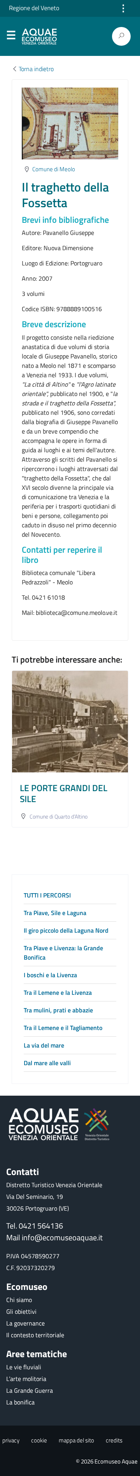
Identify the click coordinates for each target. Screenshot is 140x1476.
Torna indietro (36, 68)
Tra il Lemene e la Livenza (58, 992)
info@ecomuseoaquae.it (62, 1237)
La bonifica (20, 1402)
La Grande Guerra (29, 1390)
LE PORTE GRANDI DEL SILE (63, 793)
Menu (11, 37)
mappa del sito (76, 1440)
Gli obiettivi (21, 1311)
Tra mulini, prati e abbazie (58, 1010)
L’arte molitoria (26, 1378)
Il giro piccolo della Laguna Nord (66, 930)
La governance (25, 1323)
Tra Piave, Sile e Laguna (55, 912)
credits (114, 1440)
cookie (39, 1440)
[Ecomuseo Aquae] (41, 37)
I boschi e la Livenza (50, 975)
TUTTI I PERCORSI (47, 895)
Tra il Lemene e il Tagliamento (63, 1027)
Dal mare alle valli (47, 1063)
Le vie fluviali (23, 1367)
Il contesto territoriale (35, 1335)
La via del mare (44, 1045)
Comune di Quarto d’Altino (59, 816)
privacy (10, 1440)
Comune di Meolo (53, 169)
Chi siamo (19, 1299)
